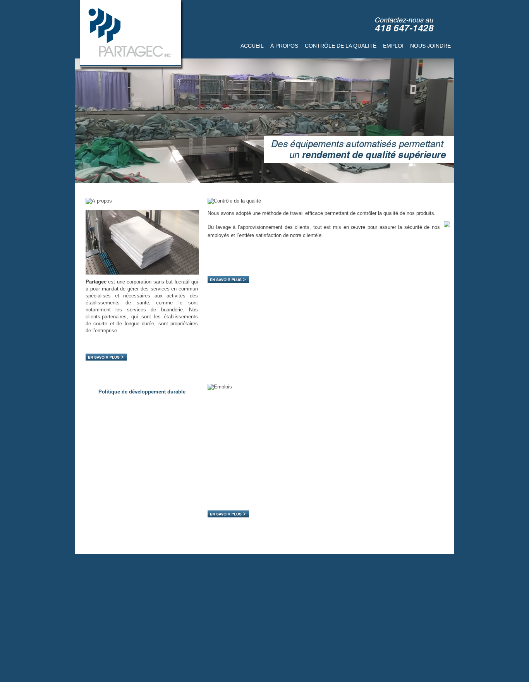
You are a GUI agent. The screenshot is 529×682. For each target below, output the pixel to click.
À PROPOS (284, 46)
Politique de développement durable (141, 392)
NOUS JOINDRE (430, 46)
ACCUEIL (252, 46)
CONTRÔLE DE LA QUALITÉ (340, 46)
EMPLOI (393, 46)
